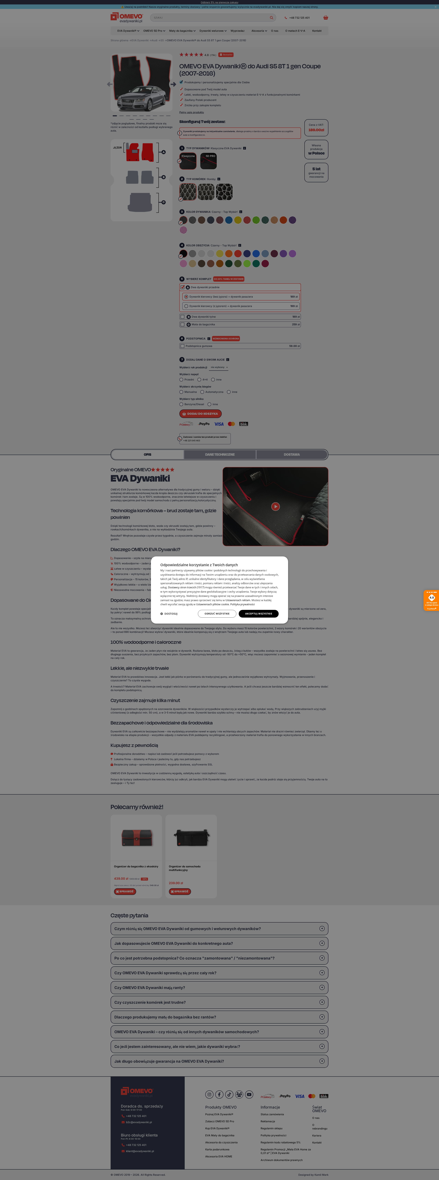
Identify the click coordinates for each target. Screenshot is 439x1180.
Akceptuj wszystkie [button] (258, 613)
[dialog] (219, 590)
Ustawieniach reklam (238, 600)
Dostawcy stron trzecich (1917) (186, 587)
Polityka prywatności (242, 604)
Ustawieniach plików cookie (212, 604)
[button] (168, 614)
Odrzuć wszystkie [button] (217, 613)
